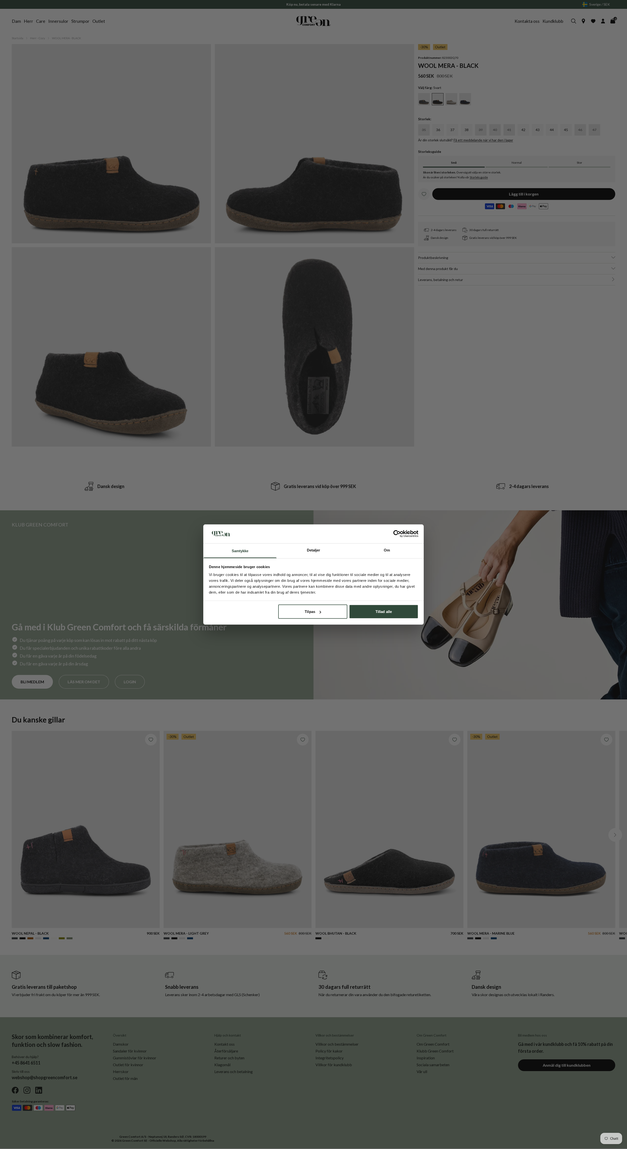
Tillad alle (383, 612)
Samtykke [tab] (240, 551)
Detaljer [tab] (313, 550)
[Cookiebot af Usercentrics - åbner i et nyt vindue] (396, 534)
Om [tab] (387, 550)
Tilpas (310, 612)
